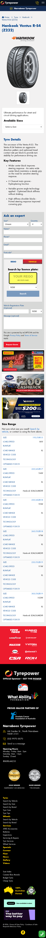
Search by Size (9, 804)
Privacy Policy (15, 335)
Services (7, 825)
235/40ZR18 (37, 500)
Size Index (7, 871)
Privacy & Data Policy (17, 924)
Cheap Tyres (8, 881)
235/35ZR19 (37, 562)
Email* (6, 244)
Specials (7, 847)
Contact (6, 850)
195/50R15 (38, 437)
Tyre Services (8, 841)
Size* (6, 221)
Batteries (6, 832)
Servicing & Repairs (11, 838)
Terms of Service (31, 335)
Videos (6, 863)
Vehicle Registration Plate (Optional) (14, 306)
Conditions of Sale (31, 924)
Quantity (34, 221)
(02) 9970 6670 (15, 738)
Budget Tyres (8, 878)
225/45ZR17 (37, 469)
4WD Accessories (10, 829)
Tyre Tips (6, 813)
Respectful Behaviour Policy (12, 926)
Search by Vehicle (10, 801)
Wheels (6, 816)
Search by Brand (9, 807)
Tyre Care (7, 810)
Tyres (5, 798)
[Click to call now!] (37, 3)
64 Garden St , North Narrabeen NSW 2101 (22, 732)
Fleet (5, 853)
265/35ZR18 (37, 531)
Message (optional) (11, 316)
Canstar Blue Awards (11, 874)
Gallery (6, 860)
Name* (7, 229)
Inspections (7, 835)
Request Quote (12, 344)
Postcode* (8, 252)
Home (6, 17)
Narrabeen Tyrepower (25, 8)
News (6, 857)
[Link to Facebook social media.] (23, 932)
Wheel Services (9, 844)
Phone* (7, 237)
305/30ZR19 (37, 593)
